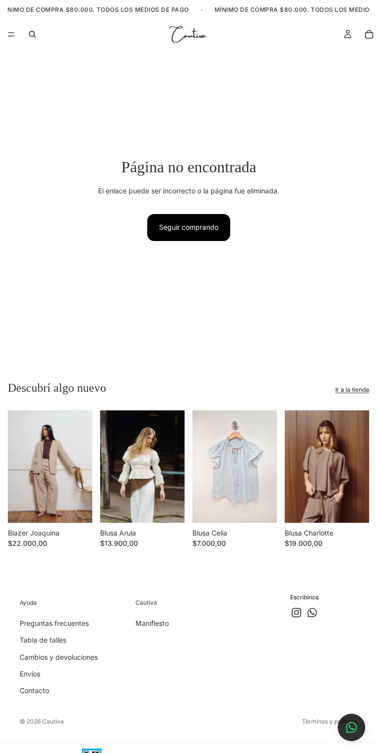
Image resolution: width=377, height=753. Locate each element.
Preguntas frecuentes (54, 623)
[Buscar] (32, 34)
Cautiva (53, 721)
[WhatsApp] (312, 613)
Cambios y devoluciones (59, 656)
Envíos (30, 674)
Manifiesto (152, 623)
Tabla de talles (43, 640)
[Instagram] (296, 613)
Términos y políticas (329, 721)
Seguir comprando (188, 227)
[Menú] (11, 34)
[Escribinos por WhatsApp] (351, 727)
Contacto (34, 690)
